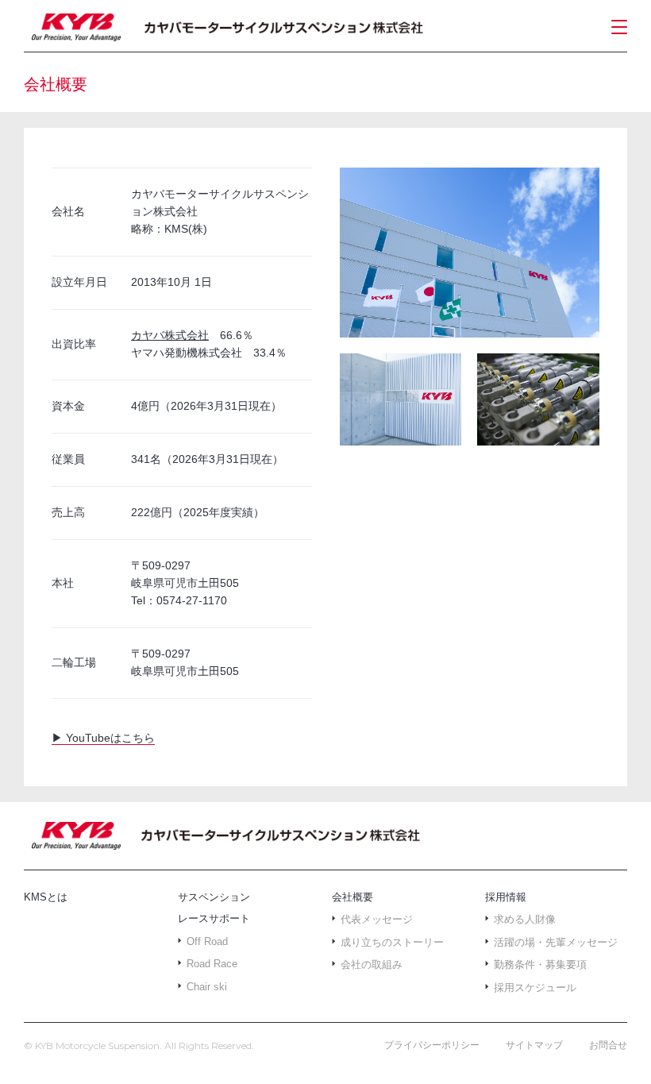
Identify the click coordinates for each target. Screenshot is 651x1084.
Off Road (207, 941)
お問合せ (608, 1045)
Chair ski (207, 987)
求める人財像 (525, 919)
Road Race (212, 964)
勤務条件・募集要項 (540, 964)
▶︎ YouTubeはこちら (103, 737)
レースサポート (214, 918)
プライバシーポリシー (432, 1045)
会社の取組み (372, 964)
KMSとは (45, 897)
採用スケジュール (535, 987)
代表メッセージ (377, 919)
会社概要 (352, 897)
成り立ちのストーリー (392, 942)
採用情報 (505, 897)
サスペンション (214, 897)
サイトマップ (534, 1045)
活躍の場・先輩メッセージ (556, 942)
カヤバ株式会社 (170, 335)
